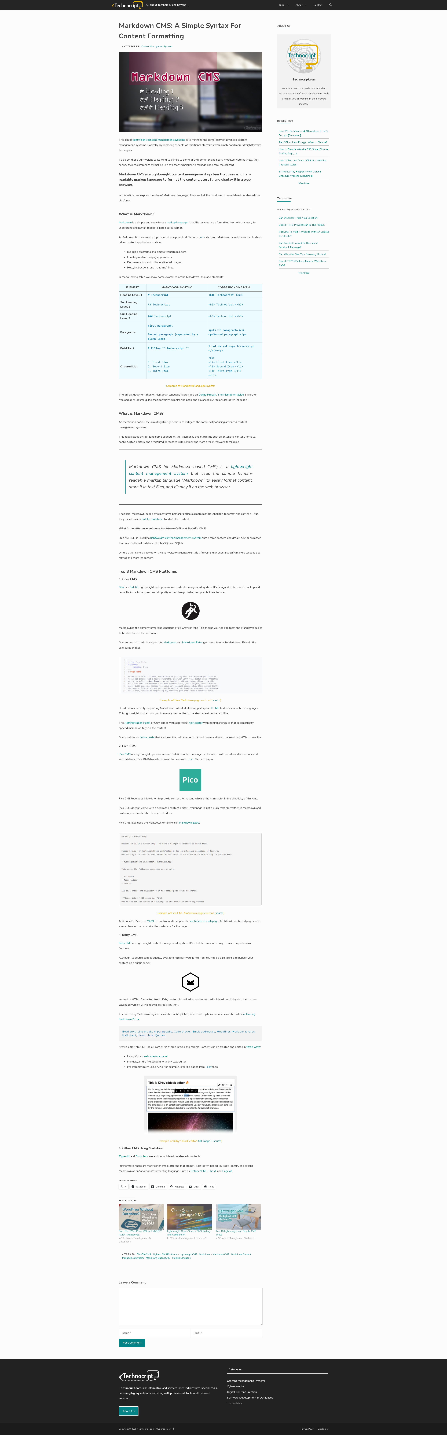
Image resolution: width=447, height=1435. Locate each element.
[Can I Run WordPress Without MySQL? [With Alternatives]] (141, 1216)
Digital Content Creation (242, 1392)
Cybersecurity (235, 1386)
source (216, 700)
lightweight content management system (175, 538)
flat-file (134, 587)
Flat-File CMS (144, 1254)
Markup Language (181, 1258)
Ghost (212, 1171)
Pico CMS (125, 754)
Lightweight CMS (188, 1254)
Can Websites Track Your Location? (298, 218)
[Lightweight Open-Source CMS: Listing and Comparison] (189, 1216)
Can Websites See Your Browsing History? (302, 254)
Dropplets (141, 1156)
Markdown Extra (192, 642)
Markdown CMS (221, 1254)
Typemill (124, 1156)
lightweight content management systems (159, 140)
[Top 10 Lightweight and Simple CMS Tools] (238, 1216)
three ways (253, 1047)
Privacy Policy (307, 1428)
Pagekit (227, 1171)
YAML (151, 921)
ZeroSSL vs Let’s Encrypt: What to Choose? (303, 142)
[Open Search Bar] (330, 5)
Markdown (125, 222)
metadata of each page (204, 921)
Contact (318, 5)
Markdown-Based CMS (158, 1258)
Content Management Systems (157, 46)
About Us (129, 1411)
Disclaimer (323, 1428)
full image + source (209, 1141)
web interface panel (156, 1056)
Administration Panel (137, 723)
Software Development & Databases (250, 1398)
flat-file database (152, 519)
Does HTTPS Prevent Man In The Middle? (302, 225)
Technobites (234, 1403)
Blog (281, 5)
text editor (196, 723)
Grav (121, 587)
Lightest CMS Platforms (165, 1254)
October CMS (198, 1171)
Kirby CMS (125, 943)
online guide (147, 737)
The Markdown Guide (231, 395)
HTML (215, 708)
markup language (177, 222)
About (299, 5)
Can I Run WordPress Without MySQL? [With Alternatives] (140, 1233)
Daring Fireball (207, 395)
